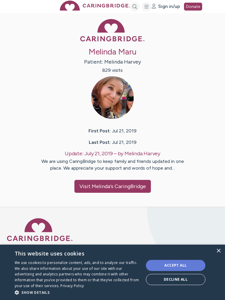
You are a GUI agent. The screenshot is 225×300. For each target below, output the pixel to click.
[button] (77, 292)
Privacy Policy (72, 285)
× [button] (218, 251)
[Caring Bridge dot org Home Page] (95, 9)
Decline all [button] (176, 279)
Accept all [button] (175, 265)
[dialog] (112, 272)
